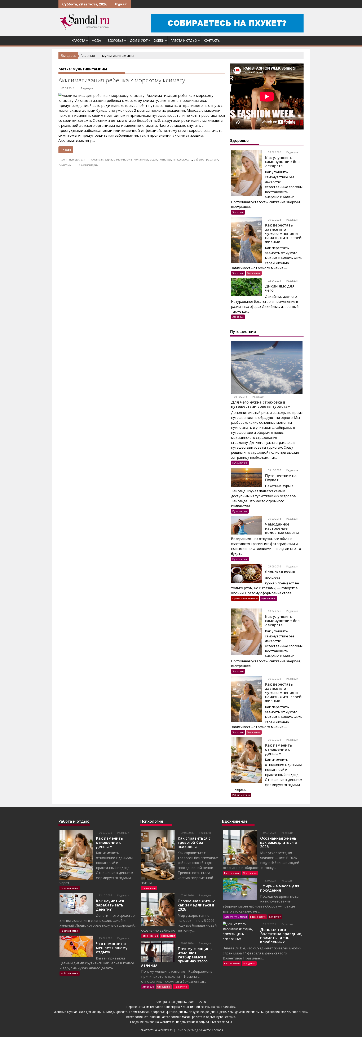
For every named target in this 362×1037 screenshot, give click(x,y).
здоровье (158, 1012)
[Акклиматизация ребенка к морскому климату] (101, 95)
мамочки (119, 159)
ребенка (199, 159)
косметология (139, 1012)
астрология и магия (176, 1017)
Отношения (253, 273)
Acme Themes (213, 1030)
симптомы (64, 165)
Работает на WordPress (156, 1030)
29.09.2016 (274, 518)
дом (230, 1012)
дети (222, 1012)
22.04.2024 (274, 280)
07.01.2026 (187, 895)
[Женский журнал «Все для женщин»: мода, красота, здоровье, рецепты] (62, 40)
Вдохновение (150, 935)
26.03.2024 (187, 943)
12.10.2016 (105, 895)
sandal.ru (229, 1007)
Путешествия (77, 159)
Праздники (249, 963)
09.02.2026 (274, 152)
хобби (285, 1012)
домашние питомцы (249, 1012)
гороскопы (299, 1012)
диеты (182, 1012)
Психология (149, 887)
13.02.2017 (269, 924)
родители (212, 159)
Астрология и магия (235, 916)
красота (121, 1012)
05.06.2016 (274, 566)
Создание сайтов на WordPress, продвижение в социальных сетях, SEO (181, 1022)
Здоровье (115, 41)
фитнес (171, 1012)
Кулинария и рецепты (245, 598)
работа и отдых (203, 1017)
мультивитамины (137, 159)
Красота (78, 41)
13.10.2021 (269, 880)
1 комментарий (88, 165)
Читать (66, 149)
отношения (152, 1017)
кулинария (272, 1012)
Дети (64, 159)
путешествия (225, 1017)
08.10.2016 (240, 397)
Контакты (212, 41)
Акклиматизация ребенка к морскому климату (121, 80)
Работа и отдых (184, 41)
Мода (96, 41)
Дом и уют (139, 41)
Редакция (87, 88)
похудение (196, 1012)
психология (134, 1017)
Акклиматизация (101, 159)
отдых (153, 159)
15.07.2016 (105, 938)
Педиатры (165, 159)
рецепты (212, 1012)
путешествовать (182, 159)
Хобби (159, 41)
